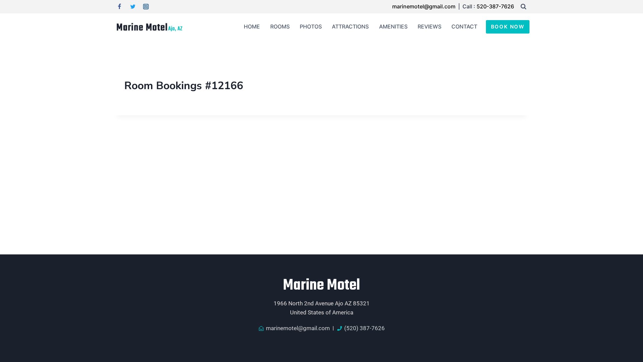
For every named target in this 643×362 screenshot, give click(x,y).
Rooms (280, 26)
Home (252, 26)
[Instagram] (146, 7)
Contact (464, 26)
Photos (311, 26)
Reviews (429, 26)
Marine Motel (321, 286)
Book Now (507, 26)
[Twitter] (133, 7)
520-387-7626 (495, 6)
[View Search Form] (523, 7)
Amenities (393, 26)
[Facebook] (119, 7)
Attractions (350, 26)
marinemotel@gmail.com (424, 6)
